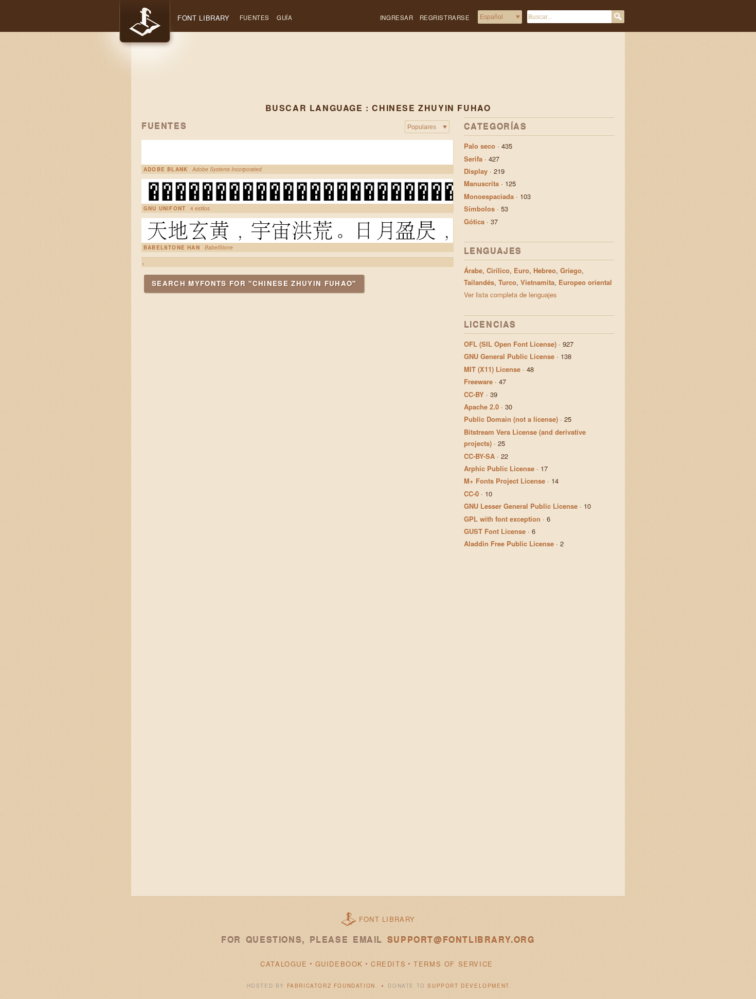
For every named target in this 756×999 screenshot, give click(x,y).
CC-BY (474, 394)
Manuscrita (481, 183)
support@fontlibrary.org (461, 940)
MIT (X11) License (492, 369)
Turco (507, 282)
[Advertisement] (378, 75)
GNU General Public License (509, 356)
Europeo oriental (585, 282)
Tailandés (479, 282)
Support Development (468, 985)
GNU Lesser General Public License (521, 506)
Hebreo (544, 270)
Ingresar (396, 17)
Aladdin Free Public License (509, 543)
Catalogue (283, 964)
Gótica (474, 221)
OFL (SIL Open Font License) (510, 344)
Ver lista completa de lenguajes (510, 294)
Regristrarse (445, 17)
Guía (284, 17)
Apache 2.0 (481, 407)
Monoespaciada (489, 196)
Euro (521, 270)
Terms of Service (453, 964)
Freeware (478, 381)
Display (476, 171)
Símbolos (479, 208)
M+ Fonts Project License (504, 481)
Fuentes (254, 17)
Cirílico (498, 270)
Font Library (387, 919)
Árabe (473, 270)
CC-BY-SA (479, 456)
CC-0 (471, 493)
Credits (388, 964)
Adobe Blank (165, 169)
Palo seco (479, 146)
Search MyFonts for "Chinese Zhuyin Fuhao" (254, 283)
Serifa (473, 159)
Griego (571, 270)
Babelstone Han (171, 247)
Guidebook (339, 964)
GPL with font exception (502, 519)
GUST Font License (495, 531)
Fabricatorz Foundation (331, 985)
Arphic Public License (499, 468)
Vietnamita (537, 282)
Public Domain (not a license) (511, 419)
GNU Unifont (164, 208)
